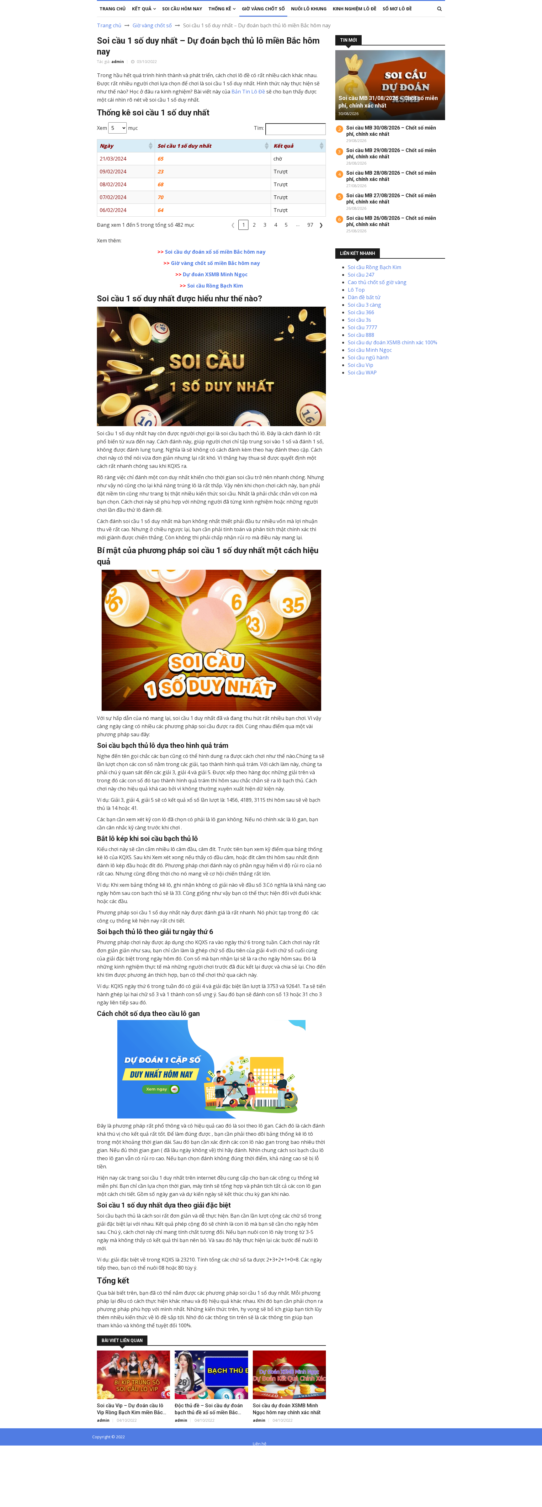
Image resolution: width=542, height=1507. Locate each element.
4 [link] (275, 224)
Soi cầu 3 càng (364, 304)
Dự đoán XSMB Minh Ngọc (215, 274)
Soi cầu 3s (359, 319)
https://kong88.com (23, 1473)
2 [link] (254, 224)
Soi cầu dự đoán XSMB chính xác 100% (392, 342)
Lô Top (356, 289)
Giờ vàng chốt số (152, 25)
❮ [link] (233, 224)
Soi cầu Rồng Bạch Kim (215, 285)
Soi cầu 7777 (362, 327)
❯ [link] (321, 224)
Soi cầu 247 (361, 274)
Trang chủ (109, 25)
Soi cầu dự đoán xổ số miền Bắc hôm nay (215, 251)
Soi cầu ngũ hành (368, 357)
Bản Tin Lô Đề (248, 91)
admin (117, 61)
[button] (150, 146)
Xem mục (117, 127)
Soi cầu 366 (361, 312)
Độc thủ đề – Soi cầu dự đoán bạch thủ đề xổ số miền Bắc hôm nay (209, 1412)
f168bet (28, 1458)
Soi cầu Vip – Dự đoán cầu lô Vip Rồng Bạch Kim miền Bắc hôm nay (130, 1412)
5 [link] (286, 224)
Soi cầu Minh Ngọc (370, 349)
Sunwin (27, 1450)
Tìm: (259, 127)
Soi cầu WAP (362, 372)
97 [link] (310, 224)
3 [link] (264, 224)
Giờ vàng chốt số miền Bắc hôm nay (215, 263)
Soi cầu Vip (360, 365)
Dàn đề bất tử (364, 297)
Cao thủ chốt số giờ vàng (377, 282)
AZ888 (7, 1450)
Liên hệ (259, 1443)
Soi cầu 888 (361, 334)
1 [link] (243, 224)
